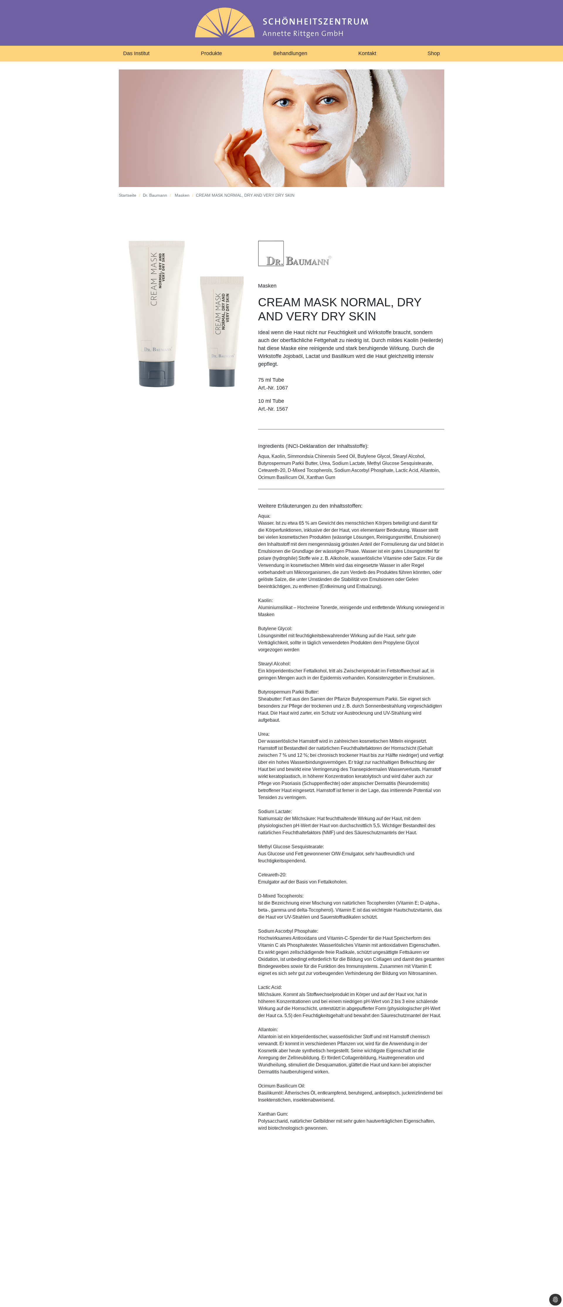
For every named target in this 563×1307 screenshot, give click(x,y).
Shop (434, 53)
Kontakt (367, 53)
